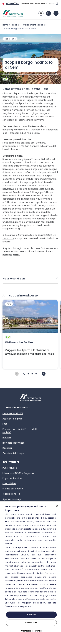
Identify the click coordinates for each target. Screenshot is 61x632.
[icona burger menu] (55, 13)
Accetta (31, 614)
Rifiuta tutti (31, 622)
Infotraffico (12, 3)
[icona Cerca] (48, 13)
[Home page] (13, 13)
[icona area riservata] (40, 13)
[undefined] (17, 374)
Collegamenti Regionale (34, 24)
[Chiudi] (57, 505)
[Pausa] (56, 3)
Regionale (15, 24)
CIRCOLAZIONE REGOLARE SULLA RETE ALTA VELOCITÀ (34, 3)
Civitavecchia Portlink (19, 342)
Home (5, 24)
